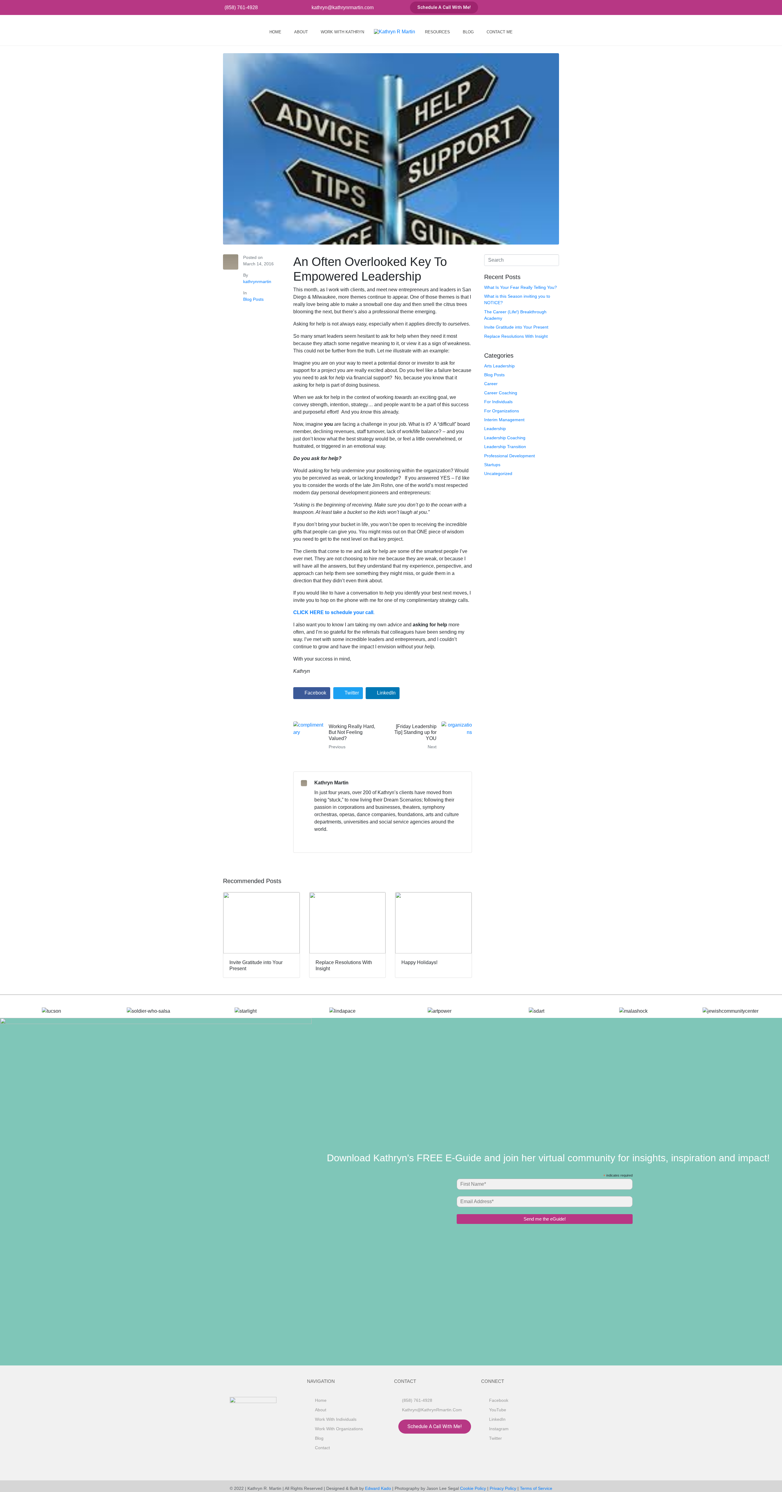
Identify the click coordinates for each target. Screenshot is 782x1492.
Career (491, 383)
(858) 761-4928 (241, 7)
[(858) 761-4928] (220, 8)
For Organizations (501, 410)
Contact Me (500, 32)
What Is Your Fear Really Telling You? (520, 287)
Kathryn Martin (331, 782)
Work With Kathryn (342, 32)
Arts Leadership (499, 365)
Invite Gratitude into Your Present (516, 327)
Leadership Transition (505, 446)
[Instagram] (552, 7)
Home (275, 32)
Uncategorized (498, 473)
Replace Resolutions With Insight (516, 336)
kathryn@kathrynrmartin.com (343, 7)
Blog (468, 32)
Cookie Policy (473, 1488)
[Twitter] (562, 7)
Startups (492, 464)
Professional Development (509, 455)
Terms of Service (536, 1488)
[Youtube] (532, 7)
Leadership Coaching (504, 437)
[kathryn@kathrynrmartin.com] (307, 8)
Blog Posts (253, 299)
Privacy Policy (503, 1488)
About (301, 32)
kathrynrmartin (257, 281)
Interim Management (504, 419)
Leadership (495, 428)
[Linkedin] (542, 7)
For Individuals (498, 401)
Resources (437, 32)
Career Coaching (500, 392)
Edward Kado (378, 1488)
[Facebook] (522, 7)
